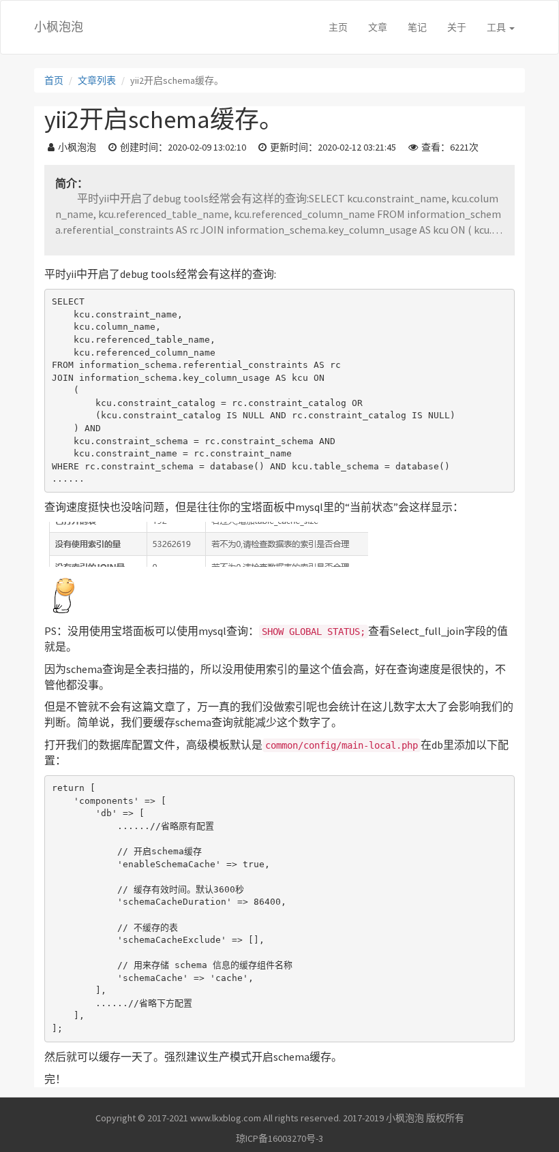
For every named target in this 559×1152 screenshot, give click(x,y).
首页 (53, 80)
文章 (377, 27)
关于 (456, 27)
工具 (497, 27)
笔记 (417, 27)
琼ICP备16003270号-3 (279, 1138)
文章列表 (97, 80)
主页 (338, 27)
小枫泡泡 (58, 27)
